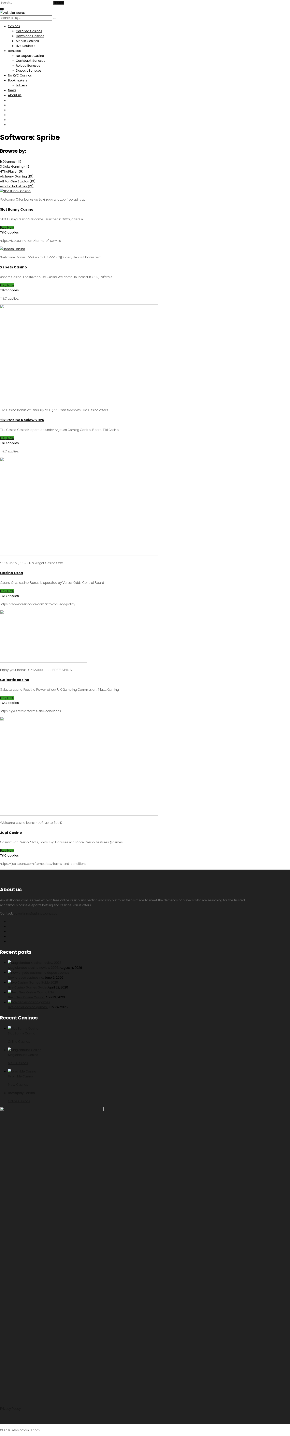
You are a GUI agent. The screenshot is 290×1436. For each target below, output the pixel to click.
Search (59, 2)
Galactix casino (14, 679)
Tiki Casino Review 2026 (22, 420)
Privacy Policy (10, 1409)
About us (15, 95)
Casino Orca (11, 572)
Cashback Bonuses (30, 60)
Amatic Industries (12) (17, 186)
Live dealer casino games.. (28, 1007)
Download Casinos (30, 36)
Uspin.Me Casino (20, 1076)
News (12, 90)
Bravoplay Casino (21, 1093)
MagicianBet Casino (23, 1055)
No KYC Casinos (20, 75)
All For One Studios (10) (18, 181)
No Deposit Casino (30, 55)
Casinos (14, 26)
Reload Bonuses (28, 65)
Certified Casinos (29, 31)
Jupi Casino (11, 832)
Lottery (21, 85)
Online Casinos (19, 1042)
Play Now (7, 227)
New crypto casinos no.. (26, 977)
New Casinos (18, 1063)
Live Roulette (26, 46)
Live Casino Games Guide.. (28, 987)
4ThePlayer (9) (11, 171)
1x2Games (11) (10, 161)
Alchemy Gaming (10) (17, 176)
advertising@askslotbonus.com (37, 913)
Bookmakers (17, 80)
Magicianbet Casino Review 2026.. (34, 967)
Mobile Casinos (27, 41)
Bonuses (14, 51)
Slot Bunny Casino (16, 209)
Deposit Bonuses (28, 70)
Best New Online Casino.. (26, 997)
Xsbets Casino (13, 267)
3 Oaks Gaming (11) (14, 166)
